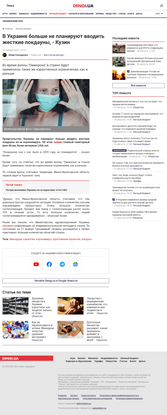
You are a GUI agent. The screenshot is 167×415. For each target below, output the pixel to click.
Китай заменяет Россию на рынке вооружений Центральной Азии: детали (145, 61)
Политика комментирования (129, 398)
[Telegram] (62, 264)
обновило (8, 225)
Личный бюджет (58, 14)
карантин (29, 239)
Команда (62, 395)
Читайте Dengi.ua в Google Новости (55, 280)
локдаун (86, 239)
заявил (57, 142)
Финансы (24, 14)
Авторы (73, 395)
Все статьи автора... (55, 55)
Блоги (131, 14)
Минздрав (15, 239)
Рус (158, 13)
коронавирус (44, 239)
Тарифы (100, 14)
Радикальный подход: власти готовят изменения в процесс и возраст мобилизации (135, 153)
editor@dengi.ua (83, 403)
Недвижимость (39, 14)
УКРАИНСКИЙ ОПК (12, 21)
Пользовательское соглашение (97, 398)
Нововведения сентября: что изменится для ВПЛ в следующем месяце (145, 48)
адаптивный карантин (66, 239)
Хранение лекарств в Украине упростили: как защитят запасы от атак (42, 306)
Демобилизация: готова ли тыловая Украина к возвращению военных (145, 74)
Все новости (138, 85)
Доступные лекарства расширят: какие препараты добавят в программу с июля (97, 331)
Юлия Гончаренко (18, 55)
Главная (9, 29)
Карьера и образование (81, 14)
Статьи (122, 14)
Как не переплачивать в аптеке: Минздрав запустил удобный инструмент (43, 330)
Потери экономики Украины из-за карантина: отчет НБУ (36, 190)
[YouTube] (36, 264)
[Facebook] (49, 264)
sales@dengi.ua (99, 408)
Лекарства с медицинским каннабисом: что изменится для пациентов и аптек (97, 306)
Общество (111, 14)
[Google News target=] (75, 264)
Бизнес (13, 14)
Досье (139, 14)
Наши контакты (88, 395)
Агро (5, 14)
